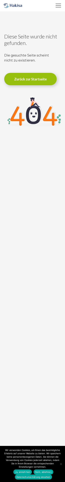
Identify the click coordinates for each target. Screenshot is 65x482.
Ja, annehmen (22, 472)
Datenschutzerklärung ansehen (33, 477)
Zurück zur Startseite (30, 79)
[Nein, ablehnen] (60, 464)
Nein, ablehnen (43, 472)
